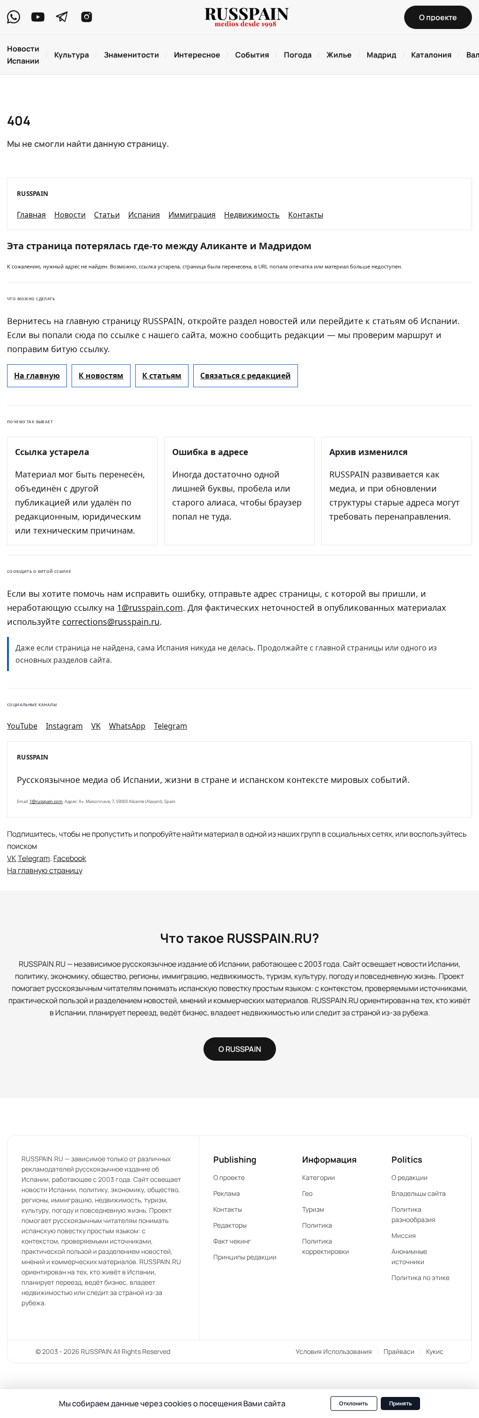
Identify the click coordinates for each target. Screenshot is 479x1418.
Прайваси (399, 1351)
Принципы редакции (244, 1256)
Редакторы (230, 1225)
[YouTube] (37, 16)
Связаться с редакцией (245, 375)
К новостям (101, 375)
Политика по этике (421, 1277)
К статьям (161, 375)
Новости (70, 215)
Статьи (107, 215)
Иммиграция (192, 215)
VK (96, 726)
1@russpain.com (150, 607)
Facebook (69, 858)
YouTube (22, 726)
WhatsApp (127, 726)
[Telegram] (62, 16)
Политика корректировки (325, 1246)
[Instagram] (86, 16)
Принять (400, 1403)
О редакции (410, 1177)
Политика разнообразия (413, 1214)
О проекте (229, 1177)
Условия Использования (334, 1351)
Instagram (64, 726)
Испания (144, 215)
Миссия (404, 1235)
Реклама (226, 1193)
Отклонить (353, 1403)
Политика (317, 1225)
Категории (318, 1177)
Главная (31, 215)
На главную (37, 375)
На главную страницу (44, 870)
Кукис (434, 1351)
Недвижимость (252, 215)
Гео (307, 1193)
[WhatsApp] (13, 16)
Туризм (313, 1209)
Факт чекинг (232, 1241)
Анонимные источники (409, 1256)
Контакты (305, 215)
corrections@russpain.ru (111, 621)
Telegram (170, 726)
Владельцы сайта (419, 1193)
